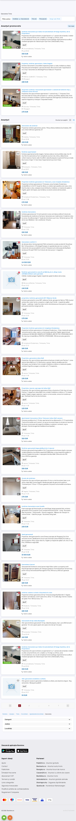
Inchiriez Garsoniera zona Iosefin (33, 506)
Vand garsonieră (27, 534)
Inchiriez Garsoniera (29, 212)
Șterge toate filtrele (54, 19)
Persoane (42, 19)
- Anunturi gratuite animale (52, 779)
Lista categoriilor (8, 783)
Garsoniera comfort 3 (29, 242)
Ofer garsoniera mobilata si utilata (34, 679)
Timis (33, 19)
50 (74, 120)
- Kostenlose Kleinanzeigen (51, 786)
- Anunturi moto (47, 776)
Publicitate (5, 769)
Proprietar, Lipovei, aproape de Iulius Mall (36, 388)
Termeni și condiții (8, 779)
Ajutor (4, 763)
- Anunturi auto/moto (49, 766)
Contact (5, 766)
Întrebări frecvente (9, 773)
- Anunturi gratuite (48, 763)
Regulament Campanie (10, 792)
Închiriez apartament (29, 152)
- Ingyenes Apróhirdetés (51, 783)
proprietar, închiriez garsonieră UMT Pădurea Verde (39, 298)
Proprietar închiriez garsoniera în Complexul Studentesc (41, 328)
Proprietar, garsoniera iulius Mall (33, 358)
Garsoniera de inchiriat (29, 125)
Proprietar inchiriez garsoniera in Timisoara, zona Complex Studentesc (46, 182)
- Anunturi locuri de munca (51, 769)
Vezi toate (71, 26)
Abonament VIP (8, 776)
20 (70, 120)
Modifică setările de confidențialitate (15, 789)
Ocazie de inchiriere (28, 478)
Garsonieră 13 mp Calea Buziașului (33, 621)
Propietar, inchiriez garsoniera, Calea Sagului (37, 63)
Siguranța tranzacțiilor (10, 786)
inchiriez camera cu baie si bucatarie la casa (37, 592)
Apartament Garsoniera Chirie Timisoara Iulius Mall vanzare (42, 418)
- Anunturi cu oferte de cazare (53, 773)
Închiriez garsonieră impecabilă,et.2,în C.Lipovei (38, 448)
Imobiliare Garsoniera (20, 19)
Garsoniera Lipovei (28, 564)
